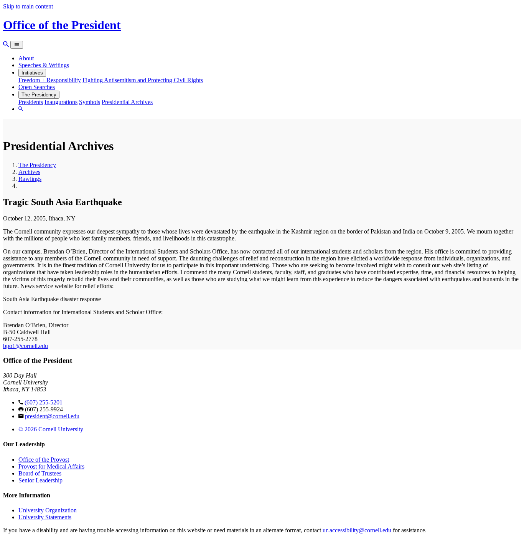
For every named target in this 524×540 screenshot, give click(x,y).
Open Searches (36, 87)
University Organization (47, 510)
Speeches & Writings (43, 65)
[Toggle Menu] (16, 45)
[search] (20, 109)
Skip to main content (28, 6)
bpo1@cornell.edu (25, 346)
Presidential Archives (127, 102)
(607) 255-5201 (44, 402)
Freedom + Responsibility (49, 80)
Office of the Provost (43, 459)
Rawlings (29, 179)
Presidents (30, 102)
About (26, 58)
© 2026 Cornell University (50, 429)
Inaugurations (60, 102)
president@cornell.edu (52, 416)
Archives (29, 172)
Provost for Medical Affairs (51, 466)
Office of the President (62, 25)
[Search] (6, 44)
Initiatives (32, 73)
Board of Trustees (39, 473)
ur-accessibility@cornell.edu (357, 530)
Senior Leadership (40, 480)
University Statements (44, 517)
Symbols (89, 102)
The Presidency (38, 95)
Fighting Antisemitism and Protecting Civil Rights (142, 80)
